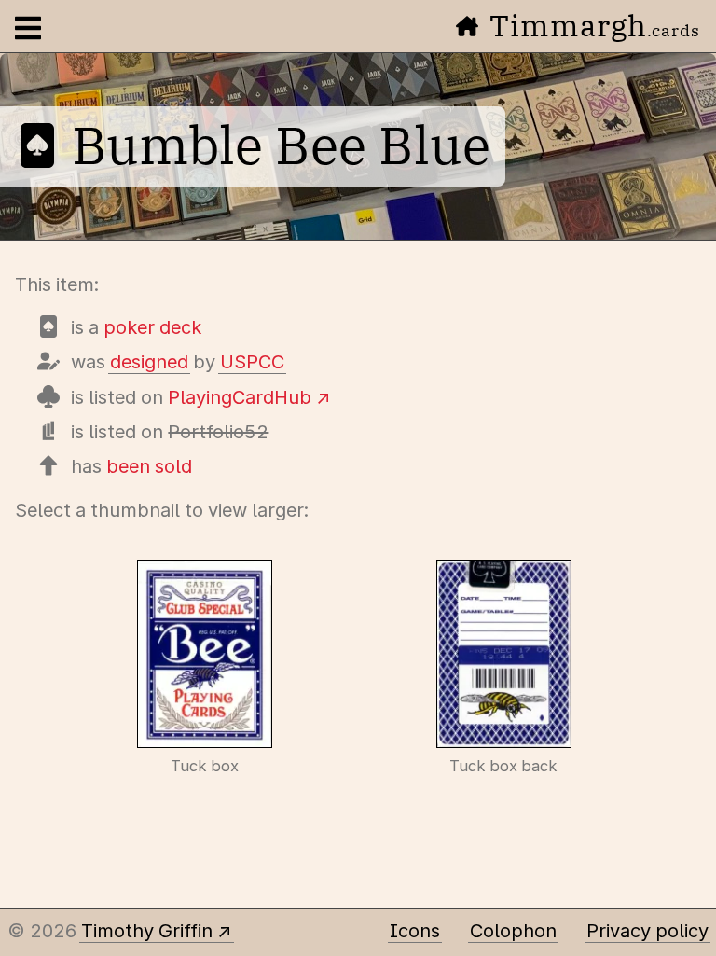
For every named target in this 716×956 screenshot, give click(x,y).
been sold (149, 466)
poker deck (152, 327)
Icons (415, 931)
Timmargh (594, 25)
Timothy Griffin (147, 931)
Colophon (513, 931)
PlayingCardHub (239, 397)
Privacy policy (647, 931)
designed (149, 362)
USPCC (252, 362)
